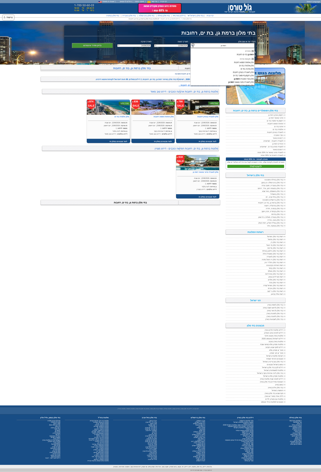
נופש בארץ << (280, 385)
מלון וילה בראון (152, 443)
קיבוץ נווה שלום (55, 455)
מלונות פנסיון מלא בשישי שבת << (273, 344)
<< (277, 115)
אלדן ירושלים (201, 447)
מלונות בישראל (131, 408)
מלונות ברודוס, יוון (103, 443)
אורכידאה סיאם (297, 436)
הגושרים (57, 430)
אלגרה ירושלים (200, 448)
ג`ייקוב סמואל (152, 425)
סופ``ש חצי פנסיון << (278, 353)
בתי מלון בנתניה (112, 16)
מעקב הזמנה (139, 1)
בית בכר (154, 432)
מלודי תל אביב (152, 444)
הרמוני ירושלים (200, 458)
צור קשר (154, 1)
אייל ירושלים (201, 440)
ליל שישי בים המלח (247, 458)
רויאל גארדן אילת (296, 443)
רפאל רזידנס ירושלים (198, 434)
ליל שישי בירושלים (247, 454)
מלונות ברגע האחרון (54, 441)
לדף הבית (196, 408)
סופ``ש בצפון (249, 451)
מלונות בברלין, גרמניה (102, 441)
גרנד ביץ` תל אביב (151, 422)
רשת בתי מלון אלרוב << (277, 280)
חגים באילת (249, 429)
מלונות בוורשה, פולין (102, 454)
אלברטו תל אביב (151, 439)
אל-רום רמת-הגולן (54, 425)
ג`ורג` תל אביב (152, 437)
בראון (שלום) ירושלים (198, 445)
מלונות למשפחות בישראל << (275, 370)
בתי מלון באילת (164, 16)
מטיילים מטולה (55, 422)
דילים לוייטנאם (55, 456)
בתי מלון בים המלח (146, 16)
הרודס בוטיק (298, 430)
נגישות (9, 17)
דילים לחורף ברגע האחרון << (275, 333)
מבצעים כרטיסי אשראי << (276, 359)
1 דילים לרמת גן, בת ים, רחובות (170, 19)
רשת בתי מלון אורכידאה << (275, 274)
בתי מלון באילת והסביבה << (275, 180)
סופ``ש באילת (249, 461)
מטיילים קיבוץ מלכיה (54, 421)
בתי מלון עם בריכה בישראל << (274, 362)
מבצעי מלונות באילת (246, 448)
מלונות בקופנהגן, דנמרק (101, 450)
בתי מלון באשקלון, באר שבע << (274, 191)
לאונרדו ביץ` (153, 450)
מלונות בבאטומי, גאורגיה (101, 422)
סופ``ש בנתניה (248, 450)
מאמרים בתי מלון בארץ (156, 408)
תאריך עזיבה (146, 42)
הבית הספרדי (201, 454)
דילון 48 (57, 434)
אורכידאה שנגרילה (296, 441)
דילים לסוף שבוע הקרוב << (275, 347)
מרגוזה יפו (154, 458)
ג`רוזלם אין (201, 426)
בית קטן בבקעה (200, 425)
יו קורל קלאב (298, 440)
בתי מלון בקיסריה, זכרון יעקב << (274, 211)
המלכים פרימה (200, 455)
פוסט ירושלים (201, 428)
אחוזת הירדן (56, 433)
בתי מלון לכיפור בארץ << (276, 311)
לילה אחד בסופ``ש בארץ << (275, 396)
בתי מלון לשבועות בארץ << (275, 319)
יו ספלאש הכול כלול (296, 421)
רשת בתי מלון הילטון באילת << (274, 251)
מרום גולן (57, 432)
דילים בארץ (179, 16)
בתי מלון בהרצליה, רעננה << (275, 206)
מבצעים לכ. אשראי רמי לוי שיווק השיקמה (240, 426)
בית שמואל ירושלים (199, 423)
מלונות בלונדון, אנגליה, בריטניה (99, 440)
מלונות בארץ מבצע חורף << (275, 336)
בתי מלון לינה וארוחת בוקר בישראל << (271, 373)
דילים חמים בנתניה (247, 441)
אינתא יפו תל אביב (151, 440)
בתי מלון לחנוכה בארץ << (276, 316)
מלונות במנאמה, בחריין (101, 445)
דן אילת (299, 423)
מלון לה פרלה (56, 447)
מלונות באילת (167, 408)
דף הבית (163, 1)
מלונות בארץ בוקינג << (277, 341)
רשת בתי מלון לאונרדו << (276, 257)
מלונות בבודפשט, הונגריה (101, 430)
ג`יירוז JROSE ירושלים (198, 441)
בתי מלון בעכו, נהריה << (276, 220)
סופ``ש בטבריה (248, 443)
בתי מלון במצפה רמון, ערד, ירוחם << (272, 188)
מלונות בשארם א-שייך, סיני (100, 456)
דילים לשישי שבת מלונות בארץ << (273, 379)
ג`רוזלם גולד (201, 439)
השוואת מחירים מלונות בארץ (51, 440)
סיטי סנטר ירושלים (199, 432)
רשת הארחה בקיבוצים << (276, 265)
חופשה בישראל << (279, 390)
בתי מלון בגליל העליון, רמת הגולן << (272, 223)
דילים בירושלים (248, 456)
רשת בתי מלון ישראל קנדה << (274, 285)
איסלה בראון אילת (296, 444)
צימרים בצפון (176, 408)
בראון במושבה (200, 444)
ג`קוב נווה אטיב (55, 428)
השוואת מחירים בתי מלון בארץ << (273, 382)
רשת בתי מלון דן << (278, 242)
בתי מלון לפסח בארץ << (276, 305)
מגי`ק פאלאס (297, 422)
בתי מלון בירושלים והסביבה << (274, 200)
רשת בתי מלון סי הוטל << (276, 245)
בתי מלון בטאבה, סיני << (276, 226)
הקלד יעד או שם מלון (247, 42)
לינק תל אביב (153, 445)
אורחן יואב (57, 445)
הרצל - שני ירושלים (199, 456)
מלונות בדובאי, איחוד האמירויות (99, 439)
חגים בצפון (250, 452)
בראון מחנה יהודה (199, 443)
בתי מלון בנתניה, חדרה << (276, 208)
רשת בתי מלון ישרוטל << (276, 236)
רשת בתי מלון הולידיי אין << (275, 262)
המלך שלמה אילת (296, 434)
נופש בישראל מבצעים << (276, 365)
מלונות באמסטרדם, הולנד (100, 433)
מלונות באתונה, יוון (103, 428)
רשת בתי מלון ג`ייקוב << (276, 291)
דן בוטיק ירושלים (200, 436)
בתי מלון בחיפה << (278, 214)
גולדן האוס (153, 423)
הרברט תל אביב (152, 455)
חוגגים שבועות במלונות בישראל (243, 428)
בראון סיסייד (153, 426)
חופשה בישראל (55, 437)
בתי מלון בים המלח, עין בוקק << (273, 183)
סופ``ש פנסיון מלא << (277, 350)
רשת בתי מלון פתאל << (277, 239)
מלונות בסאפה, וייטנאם (101, 459)
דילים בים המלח (248, 423)
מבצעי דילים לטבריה (246, 434)
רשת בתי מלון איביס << (277, 288)
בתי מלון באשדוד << (278, 194)
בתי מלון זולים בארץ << (277, 388)
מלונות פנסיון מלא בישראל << (274, 376)
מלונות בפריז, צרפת (102, 436)
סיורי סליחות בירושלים (246, 421)
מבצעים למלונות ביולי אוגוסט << (273, 402)
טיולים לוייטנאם (126, 1)
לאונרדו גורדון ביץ (151, 448)
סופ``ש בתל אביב (248, 444)
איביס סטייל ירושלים (198, 451)
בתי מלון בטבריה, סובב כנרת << (274, 185)
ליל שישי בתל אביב (247, 445)
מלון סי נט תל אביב (151, 441)
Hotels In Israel (108, 1)
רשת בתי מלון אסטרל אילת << (274, 254)
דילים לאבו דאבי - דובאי (52, 458)
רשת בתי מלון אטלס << (277, 271)
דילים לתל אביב (248, 459)
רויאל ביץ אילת (297, 433)
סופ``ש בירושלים (248, 436)
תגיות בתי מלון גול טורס (142, 408)
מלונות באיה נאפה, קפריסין (100, 432)
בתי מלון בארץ (187, 19)
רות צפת (57, 426)
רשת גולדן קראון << (278, 294)
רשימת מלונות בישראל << (276, 356)
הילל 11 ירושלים (200, 422)
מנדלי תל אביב (152, 456)
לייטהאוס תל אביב (151, 447)
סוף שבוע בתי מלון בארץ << (275, 393)
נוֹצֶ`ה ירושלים (201, 421)
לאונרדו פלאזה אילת (295, 426)
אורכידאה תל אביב (151, 436)
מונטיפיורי (202, 429)
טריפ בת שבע (201, 459)
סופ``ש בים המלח (247, 433)
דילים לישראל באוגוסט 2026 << (274, 339)
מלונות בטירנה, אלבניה (101, 437)
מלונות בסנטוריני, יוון (102, 458)
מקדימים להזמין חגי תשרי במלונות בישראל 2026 (238, 425)
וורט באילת (298, 439)
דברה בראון (153, 421)
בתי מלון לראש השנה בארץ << (274, 308)
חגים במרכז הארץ (247, 439)
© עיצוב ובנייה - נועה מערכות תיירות (201, 470)
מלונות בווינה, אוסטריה (101, 434)
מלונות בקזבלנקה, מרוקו (101, 452)
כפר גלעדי (57, 429)
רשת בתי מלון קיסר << (277, 268)
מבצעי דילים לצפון (247, 432)
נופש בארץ (57, 443)
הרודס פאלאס (297, 428)
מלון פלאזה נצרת (55, 452)
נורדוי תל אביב (152, 459)
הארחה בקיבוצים (55, 436)
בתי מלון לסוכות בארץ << (276, 313)
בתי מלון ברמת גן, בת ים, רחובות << (272, 203)
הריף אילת (298, 437)
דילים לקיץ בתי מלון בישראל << (274, 367)
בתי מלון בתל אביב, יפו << (276, 197)
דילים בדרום (249, 437)
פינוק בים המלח (248, 455)
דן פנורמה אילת (297, 425)
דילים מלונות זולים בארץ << (275, 330)
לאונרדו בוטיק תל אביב (150, 451)
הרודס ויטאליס (297, 429)
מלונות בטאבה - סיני (102, 448)
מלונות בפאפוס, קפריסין (101, 426)
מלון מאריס (56, 450)
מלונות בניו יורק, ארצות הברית (99, 421)
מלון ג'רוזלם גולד (55, 448)
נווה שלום (202, 430)
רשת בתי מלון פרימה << (276, 248)
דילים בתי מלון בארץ (186, 408)
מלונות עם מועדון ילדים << (275, 399)
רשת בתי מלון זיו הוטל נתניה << (274, 260)
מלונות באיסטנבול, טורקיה (100, 444)
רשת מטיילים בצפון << (277, 277)
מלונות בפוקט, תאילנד (102, 425)
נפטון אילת (298, 432)
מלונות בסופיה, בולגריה (101, 455)
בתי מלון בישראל (196, 16)
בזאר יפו (154, 433)
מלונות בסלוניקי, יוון (103, 451)
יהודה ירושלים (200, 461)
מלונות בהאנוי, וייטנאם (101, 429)
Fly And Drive (55, 444)
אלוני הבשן (56, 423)
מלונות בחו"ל (121, 408)
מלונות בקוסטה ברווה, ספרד (100, 447)
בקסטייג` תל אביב (151, 430)
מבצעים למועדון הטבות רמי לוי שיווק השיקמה (239, 440)
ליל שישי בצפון (248, 447)
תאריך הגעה (183, 42)
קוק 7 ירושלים (201, 433)
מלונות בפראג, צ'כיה (102, 423)
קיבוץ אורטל (56, 454)
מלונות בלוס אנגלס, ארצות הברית (98, 461)
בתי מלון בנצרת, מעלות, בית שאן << (272, 217)
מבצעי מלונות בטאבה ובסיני (244, 430)
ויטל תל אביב (153, 454)
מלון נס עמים (56, 451)
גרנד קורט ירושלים (199, 437)
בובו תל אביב (153, 434)
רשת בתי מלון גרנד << (277, 283)
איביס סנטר (201, 450)
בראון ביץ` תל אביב (151, 428)
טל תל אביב (153, 452)
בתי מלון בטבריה (129, 16)
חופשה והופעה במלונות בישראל (243, 422)
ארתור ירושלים (200, 452)
